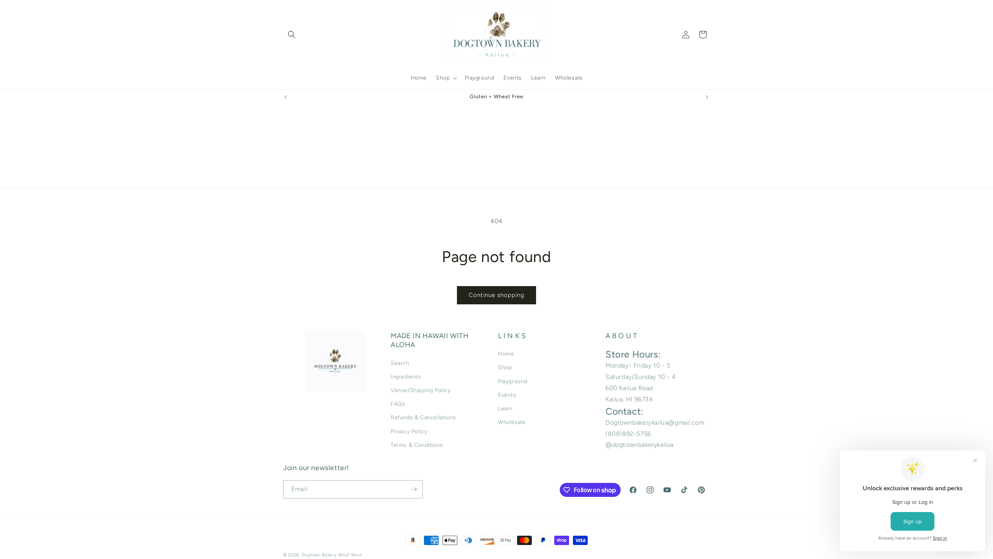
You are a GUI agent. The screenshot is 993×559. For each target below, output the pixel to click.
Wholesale (511, 422)
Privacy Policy (409, 431)
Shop (505, 367)
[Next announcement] (707, 97)
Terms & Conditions (417, 445)
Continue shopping (496, 295)
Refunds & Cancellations (423, 417)
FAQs (398, 404)
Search (400, 363)
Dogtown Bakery (319, 554)
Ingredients (406, 376)
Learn (505, 408)
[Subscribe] (413, 489)
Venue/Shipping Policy (421, 390)
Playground (513, 381)
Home (506, 354)
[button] (291, 34)
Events (507, 395)
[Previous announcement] (285, 97)
